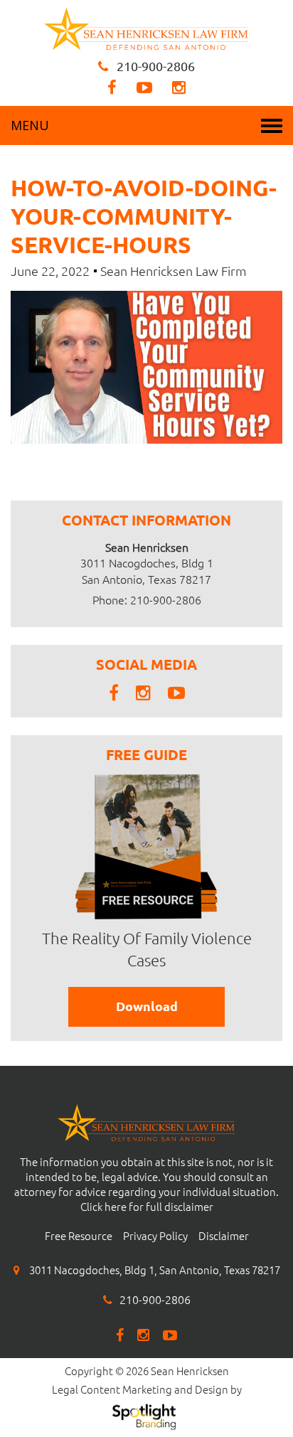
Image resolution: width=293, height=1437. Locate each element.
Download (147, 1006)
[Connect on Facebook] (112, 87)
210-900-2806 (156, 66)
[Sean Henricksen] (146, 27)
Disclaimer (223, 1236)
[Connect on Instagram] (179, 87)
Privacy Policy (155, 1236)
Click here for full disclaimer (146, 1207)
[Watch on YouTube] (144, 87)
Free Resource (78, 1236)
